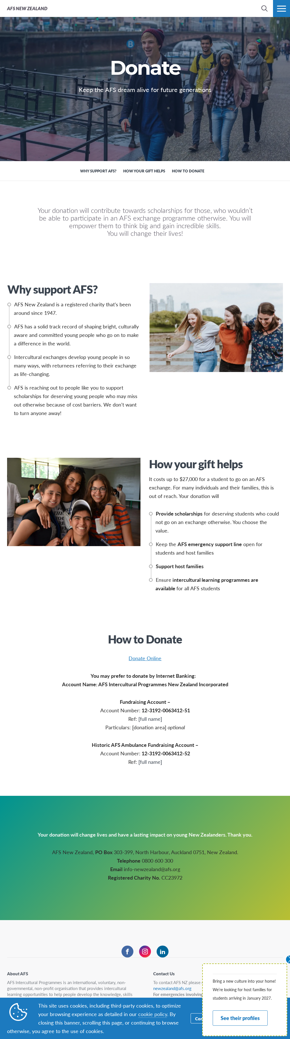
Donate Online (145, 658)
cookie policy (152, 1013)
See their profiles (240, 1017)
